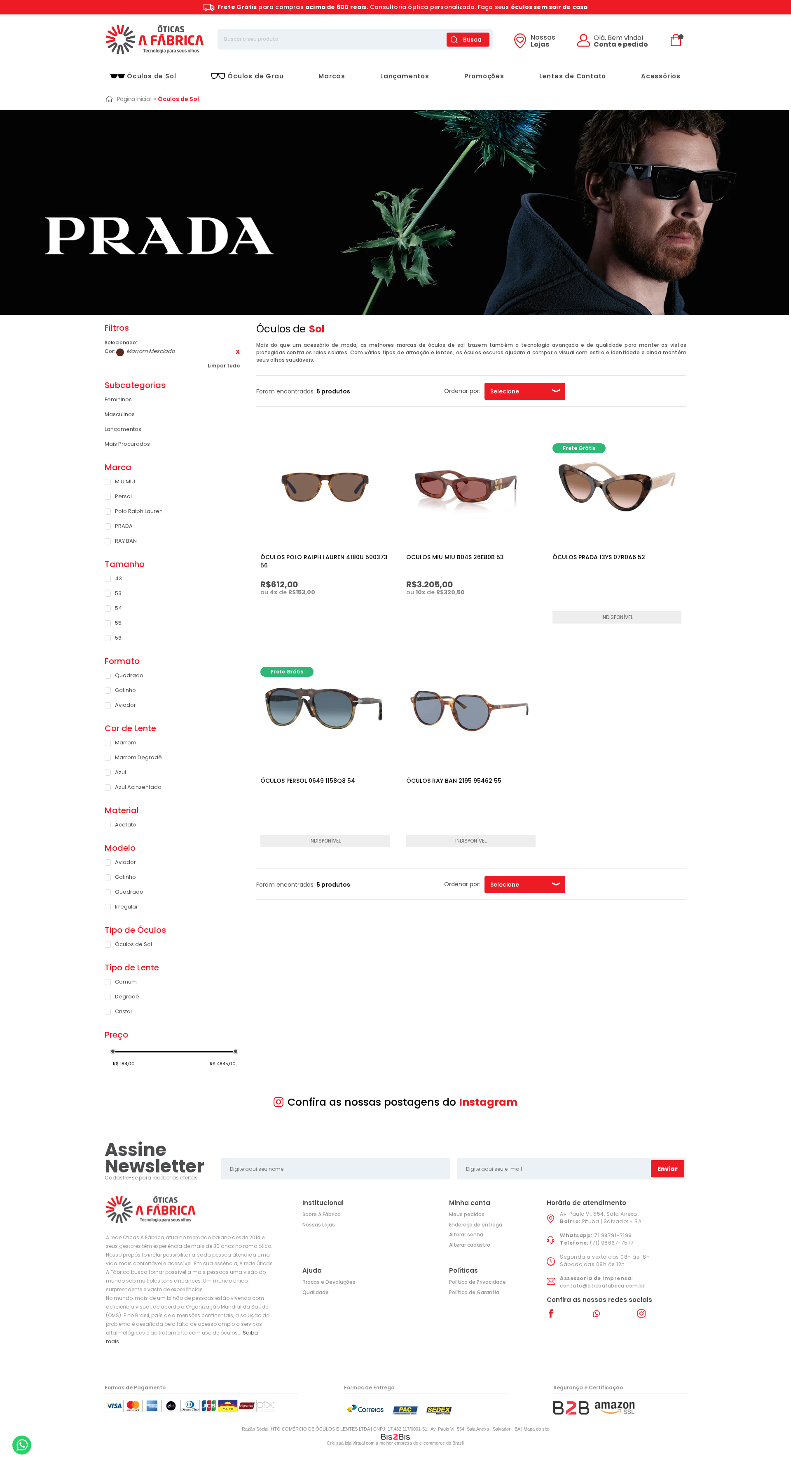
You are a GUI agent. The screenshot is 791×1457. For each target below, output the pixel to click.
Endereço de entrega (475, 1224)
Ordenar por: (462, 391)
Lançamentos (404, 76)
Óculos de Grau (255, 76)
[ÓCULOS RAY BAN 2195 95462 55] (471, 709)
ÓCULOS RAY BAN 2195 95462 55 (453, 781)
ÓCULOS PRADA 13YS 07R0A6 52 (598, 557)
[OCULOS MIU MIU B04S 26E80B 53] (471, 485)
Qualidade (315, 1292)
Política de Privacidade (477, 1281)
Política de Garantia (474, 1292)
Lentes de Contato (572, 76)
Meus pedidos (466, 1214)
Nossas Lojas (318, 1224)
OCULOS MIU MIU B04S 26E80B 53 (455, 557)
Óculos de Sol (151, 76)
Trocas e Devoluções (329, 1281)
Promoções (484, 76)
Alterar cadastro (469, 1244)
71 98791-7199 (613, 1235)
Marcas (331, 76)
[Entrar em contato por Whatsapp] (21, 1445)
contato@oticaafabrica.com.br (602, 1285)
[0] (677, 39)
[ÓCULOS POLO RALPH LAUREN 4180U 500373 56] (325, 485)
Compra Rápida (329, 611)
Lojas (543, 41)
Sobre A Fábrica (321, 1214)
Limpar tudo (224, 365)
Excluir (238, 351)
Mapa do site (536, 1428)
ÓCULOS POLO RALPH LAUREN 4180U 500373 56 (324, 561)
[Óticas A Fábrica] (154, 39)
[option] (394, 212)
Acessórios (661, 76)
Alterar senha (466, 1234)
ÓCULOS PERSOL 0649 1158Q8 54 (307, 781)
